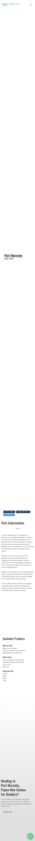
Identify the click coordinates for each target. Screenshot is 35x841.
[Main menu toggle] (31, 5)
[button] (6, 529)
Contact (4, 584)
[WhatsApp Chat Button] (30, 836)
